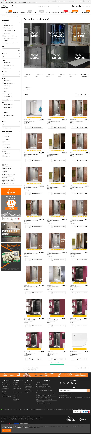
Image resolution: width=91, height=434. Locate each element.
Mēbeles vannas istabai (9, 179)
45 (85, 94)
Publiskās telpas (7, 168)
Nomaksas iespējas (4, 390)
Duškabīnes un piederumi (9, 174)
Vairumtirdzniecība (10, 2)
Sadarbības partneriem (16, 400)
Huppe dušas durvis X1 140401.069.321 (75, 287)
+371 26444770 (40, 388)
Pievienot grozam (37, 127)
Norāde (25, 370)
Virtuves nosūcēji (7, 167)
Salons (16, 2)
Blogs (49, 0)
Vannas (5, 177)
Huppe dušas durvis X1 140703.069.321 (52, 320)
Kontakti (53, 0)
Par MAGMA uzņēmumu (60, 0)
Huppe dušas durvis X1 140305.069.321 (75, 320)
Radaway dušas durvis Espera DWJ (52, 287)
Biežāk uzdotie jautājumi (71, 0)
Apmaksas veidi (5, 388)
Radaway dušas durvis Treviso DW (52, 155)
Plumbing (5, 164)
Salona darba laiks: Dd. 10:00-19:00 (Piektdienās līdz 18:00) (29, 387)
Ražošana (3, 2)
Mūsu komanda (17, 388)
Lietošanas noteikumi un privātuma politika (6, 395)
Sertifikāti (15, 394)
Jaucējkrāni (6, 170)
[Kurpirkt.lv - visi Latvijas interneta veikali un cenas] (13, 409)
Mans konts (4, 382)
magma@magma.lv (42, 395)
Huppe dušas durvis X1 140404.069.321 (29, 320)
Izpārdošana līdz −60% (33, 2)
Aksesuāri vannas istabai (9, 180)
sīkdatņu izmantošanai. (35, 427)
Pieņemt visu (6, 430)
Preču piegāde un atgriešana (6, 385)
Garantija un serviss (16, 396)
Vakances (15, 390)
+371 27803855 (39, 390)
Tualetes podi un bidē (8, 176)
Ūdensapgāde (6, 182)
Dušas (4, 173)
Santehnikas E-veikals (23, 2)
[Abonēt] (88, 390)
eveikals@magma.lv (41, 394)
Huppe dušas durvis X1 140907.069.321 (52, 353)
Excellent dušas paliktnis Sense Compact (76, 353)
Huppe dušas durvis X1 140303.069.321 (29, 353)
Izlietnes (5, 171)
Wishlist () (87, 0)
